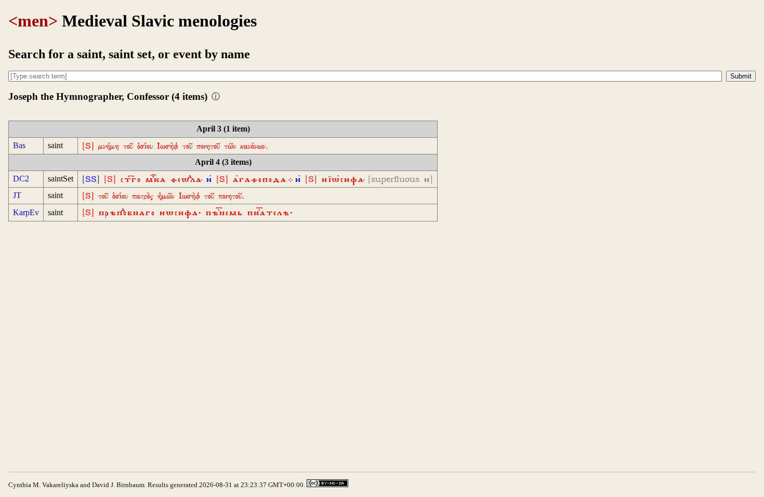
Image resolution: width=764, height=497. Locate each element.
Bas (19, 145)
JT (17, 195)
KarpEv (26, 212)
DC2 (21, 178)
